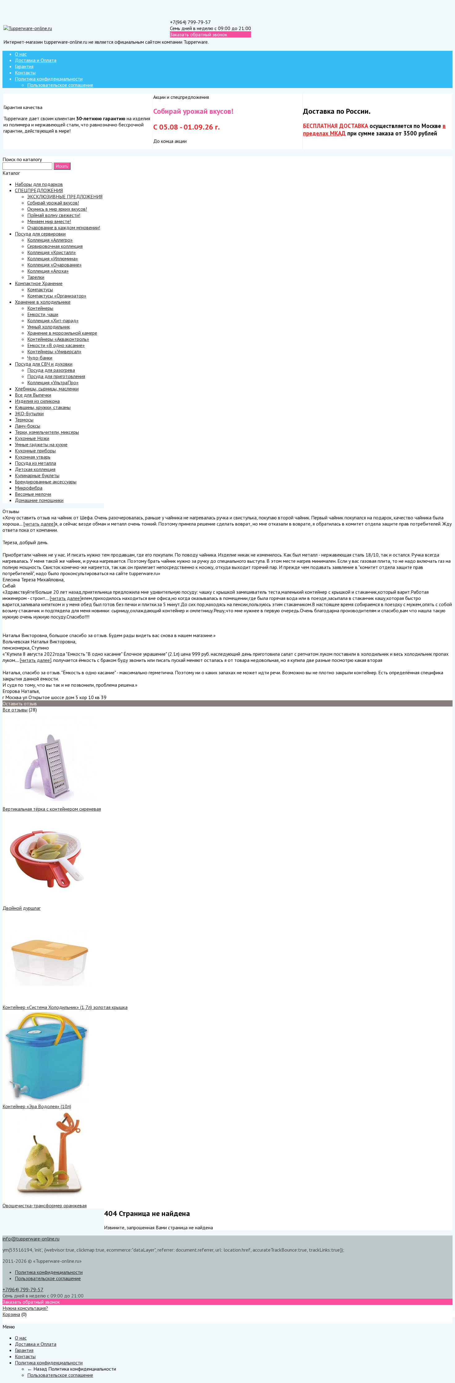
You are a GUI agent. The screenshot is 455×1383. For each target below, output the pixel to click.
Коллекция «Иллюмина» (52, 258)
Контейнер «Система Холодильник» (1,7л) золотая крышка (65, 1007)
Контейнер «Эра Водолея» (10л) (36, 1106)
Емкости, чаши (42, 314)
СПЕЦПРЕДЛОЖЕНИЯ (39, 190)
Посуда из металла (35, 463)
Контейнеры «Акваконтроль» (58, 339)
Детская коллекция (35, 469)
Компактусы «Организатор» (56, 296)
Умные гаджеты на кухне (41, 444)
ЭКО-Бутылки (29, 413)
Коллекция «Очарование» (54, 265)
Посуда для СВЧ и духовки (43, 364)
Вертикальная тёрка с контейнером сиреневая (51, 809)
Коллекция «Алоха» (48, 271)
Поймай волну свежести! (53, 215)
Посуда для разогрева (51, 370)
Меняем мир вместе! (49, 221)
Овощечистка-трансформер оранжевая (44, 1205)
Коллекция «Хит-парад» (53, 320)
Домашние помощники (39, 500)
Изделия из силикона (37, 401)
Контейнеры (40, 308)
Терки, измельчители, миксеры (47, 432)
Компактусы (40, 289)
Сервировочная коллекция (55, 246)
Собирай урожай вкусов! (53, 203)
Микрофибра (28, 488)
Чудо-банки (39, 358)
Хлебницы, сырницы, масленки (47, 388)
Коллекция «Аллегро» (50, 240)
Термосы (24, 419)
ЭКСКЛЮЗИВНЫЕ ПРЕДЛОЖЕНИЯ (64, 196)
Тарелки (35, 277)
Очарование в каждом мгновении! (63, 227)
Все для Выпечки (33, 395)
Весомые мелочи (33, 494)
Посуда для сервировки (40, 234)
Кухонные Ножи (32, 438)
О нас (21, 54)
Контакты (25, 72)
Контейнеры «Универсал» (54, 351)
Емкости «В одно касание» (56, 345)
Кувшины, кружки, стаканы (43, 407)
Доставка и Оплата (35, 60)
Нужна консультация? (25, 1308)
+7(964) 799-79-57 (190, 22)
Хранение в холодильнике (43, 302)
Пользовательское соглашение (60, 85)
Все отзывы (15, 710)
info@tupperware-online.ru (30, 1238)
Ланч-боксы (27, 426)
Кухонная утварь (32, 457)
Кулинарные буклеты (37, 475)
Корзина (11, 1314)
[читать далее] (39, 524)
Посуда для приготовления (56, 376)
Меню (8, 1320)
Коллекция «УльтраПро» (53, 382)
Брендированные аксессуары (45, 481)
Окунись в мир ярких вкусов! (57, 209)
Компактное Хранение (39, 283)
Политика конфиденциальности (49, 79)
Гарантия (24, 66)
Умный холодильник (48, 327)
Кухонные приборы (35, 450)
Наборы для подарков (39, 184)
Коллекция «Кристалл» (51, 252)
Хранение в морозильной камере (62, 333)
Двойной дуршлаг (21, 908)
